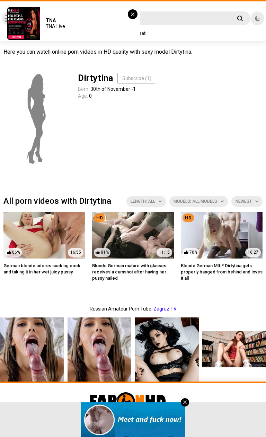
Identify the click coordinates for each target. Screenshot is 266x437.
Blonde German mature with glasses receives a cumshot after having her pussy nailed (129, 272)
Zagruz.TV (165, 309)
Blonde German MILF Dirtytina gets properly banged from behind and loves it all (222, 272)
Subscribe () (136, 78)
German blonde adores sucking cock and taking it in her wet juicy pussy (41, 268)
